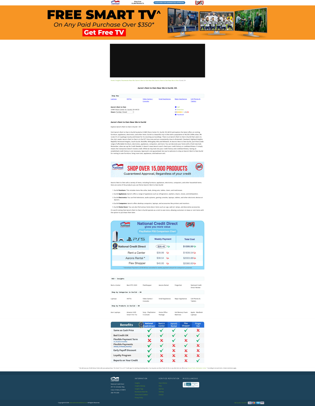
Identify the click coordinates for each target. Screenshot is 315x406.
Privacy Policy (139, 398)
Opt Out (161, 389)
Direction (180, 110)
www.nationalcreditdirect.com (78, 403)
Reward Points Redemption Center (197, 368)
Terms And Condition (141, 395)
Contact (161, 395)
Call (178, 107)
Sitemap (161, 392)
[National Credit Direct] (118, 2)
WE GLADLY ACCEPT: (240, 403)
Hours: (113, 112)
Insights (118, 80)
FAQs (160, 386)
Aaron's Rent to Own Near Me (145, 80)
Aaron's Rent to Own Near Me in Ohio (166, 80)
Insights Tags (139, 389)
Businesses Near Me (128, 80)
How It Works (163, 383)
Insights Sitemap (140, 386)
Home (112, 80)
